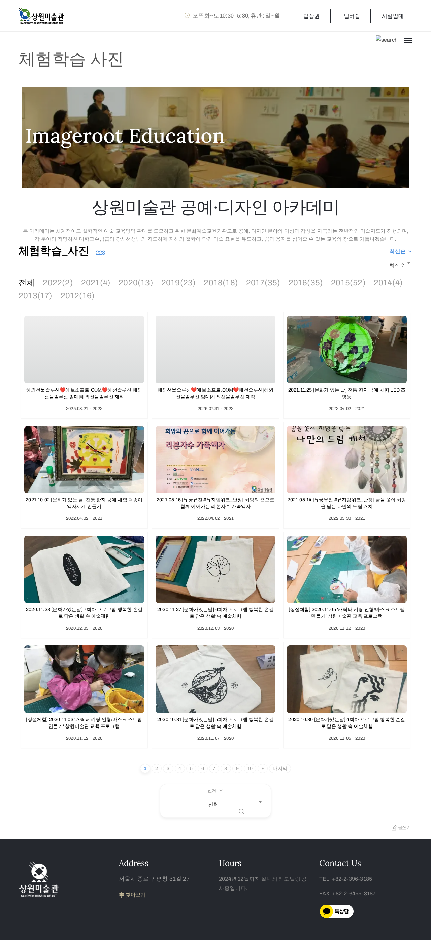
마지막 (280, 768)
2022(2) (58, 282)
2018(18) (221, 282)
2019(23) (178, 282)
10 (250, 768)
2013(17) (36, 295)
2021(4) (95, 282)
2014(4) (388, 282)
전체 (27, 282)
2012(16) (78, 295)
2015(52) (348, 282)
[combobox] (400, 251)
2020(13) (136, 282)
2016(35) (306, 282)
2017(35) (263, 282)
